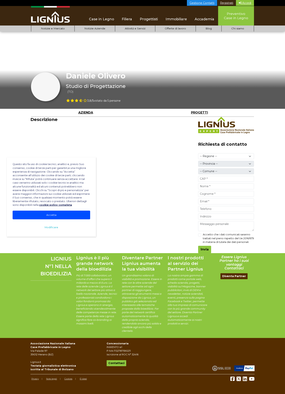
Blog (209, 28)
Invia (205, 249)
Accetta (51, 215)
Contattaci (116, 363)
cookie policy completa (55, 204)
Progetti (199, 112)
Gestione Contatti (202, 3)
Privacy (35, 378)
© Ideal (83, 378)
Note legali (51, 378)
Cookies (68, 378)
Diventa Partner (234, 276)
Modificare (51, 227)
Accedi (246, 3)
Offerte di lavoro (175, 28)
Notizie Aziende (94, 28)
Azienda (85, 112)
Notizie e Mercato (53, 28)
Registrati (226, 3)
